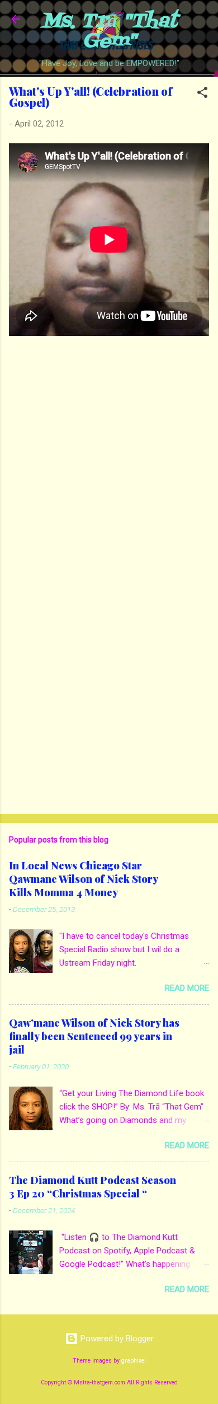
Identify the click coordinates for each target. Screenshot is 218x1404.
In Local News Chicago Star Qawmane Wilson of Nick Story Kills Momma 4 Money (83, 879)
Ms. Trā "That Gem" (109, 31)
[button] (202, 94)
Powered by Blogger (116, 1338)
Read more (187, 988)
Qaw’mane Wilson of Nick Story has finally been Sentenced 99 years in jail (94, 1036)
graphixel (133, 1360)
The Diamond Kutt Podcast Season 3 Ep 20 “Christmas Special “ (92, 1186)
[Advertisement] (109, 717)
